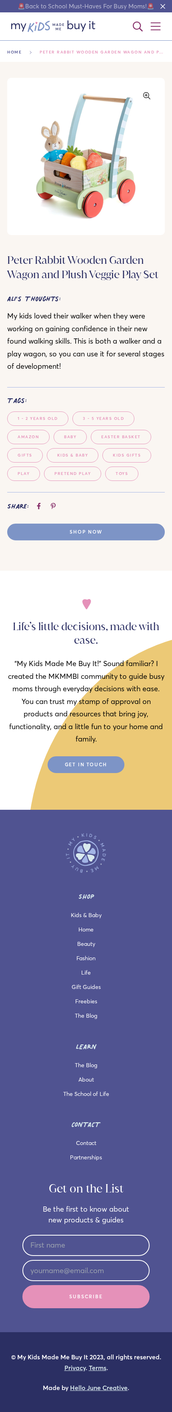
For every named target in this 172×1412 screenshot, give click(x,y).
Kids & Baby (72, 455)
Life (86, 972)
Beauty (86, 943)
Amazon (28, 436)
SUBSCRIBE (85, 1296)
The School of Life (86, 1094)
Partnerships (86, 1157)
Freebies (86, 1001)
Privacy (75, 1368)
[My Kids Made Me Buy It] (53, 26)
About (86, 1079)
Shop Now (86, 532)
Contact (86, 1143)
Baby (70, 436)
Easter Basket (121, 436)
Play (24, 473)
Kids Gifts (127, 455)
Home (14, 52)
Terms (97, 1368)
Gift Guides (86, 987)
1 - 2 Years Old (38, 418)
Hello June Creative (99, 1388)
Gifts (25, 455)
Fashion (86, 958)
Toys (122, 473)
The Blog (86, 1015)
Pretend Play (72, 473)
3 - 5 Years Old (103, 418)
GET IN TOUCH (86, 764)
